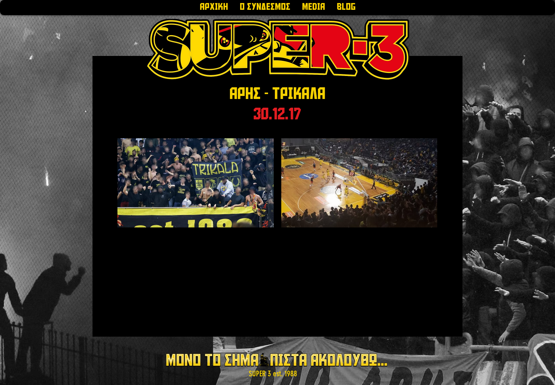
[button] (265, 7)
